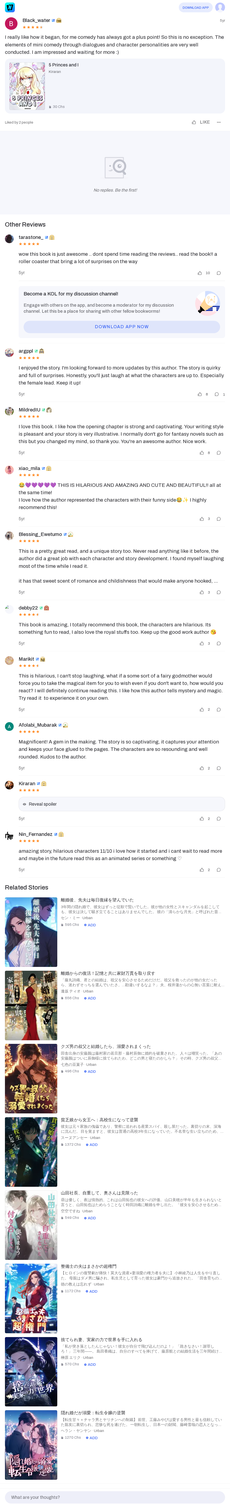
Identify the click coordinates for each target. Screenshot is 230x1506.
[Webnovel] (10, 7)
